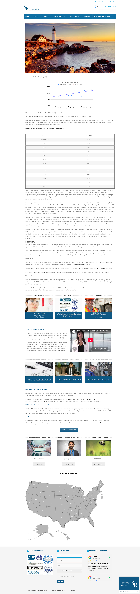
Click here (57, 351)
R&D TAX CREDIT (74, 16)
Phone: (106, 6)
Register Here (40, 464)
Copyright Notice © (58, 590)
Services (46, 16)
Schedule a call (112, 1)
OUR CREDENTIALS (36, 551)
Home (27, 16)
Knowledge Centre (60, 16)
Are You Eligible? (99, 1)
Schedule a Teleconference (69, 429)
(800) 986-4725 (91, 399)
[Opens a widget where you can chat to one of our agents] (128, 584)
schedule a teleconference (102, 16)
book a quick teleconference (41, 401)
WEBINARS (87, 16)
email (68, 399)
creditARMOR (29, 409)
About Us (37, 16)
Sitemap (73, 590)
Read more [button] (91, 570)
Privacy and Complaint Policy (37, 590)
